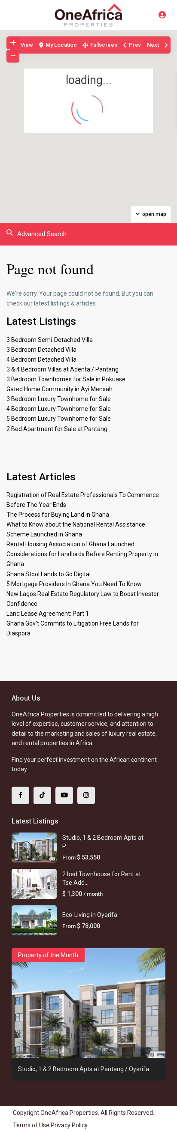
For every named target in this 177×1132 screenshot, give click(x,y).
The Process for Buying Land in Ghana (57, 514)
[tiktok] (42, 795)
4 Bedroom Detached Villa (41, 359)
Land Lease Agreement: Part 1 (47, 613)
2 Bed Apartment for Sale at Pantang (56, 428)
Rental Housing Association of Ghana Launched (70, 544)
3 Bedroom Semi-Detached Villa (49, 339)
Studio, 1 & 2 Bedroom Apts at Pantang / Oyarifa (83, 1069)
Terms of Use (31, 1125)
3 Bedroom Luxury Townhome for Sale (58, 398)
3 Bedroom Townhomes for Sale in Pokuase (65, 379)
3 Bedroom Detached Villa (41, 349)
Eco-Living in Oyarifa (89, 914)
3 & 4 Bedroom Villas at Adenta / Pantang (62, 369)
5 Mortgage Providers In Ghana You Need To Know (74, 584)
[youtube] (64, 795)
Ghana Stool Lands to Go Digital (48, 574)
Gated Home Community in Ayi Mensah (59, 389)
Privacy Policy (69, 1125)
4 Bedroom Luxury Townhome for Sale (58, 408)
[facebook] (20, 795)
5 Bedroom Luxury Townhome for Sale (58, 418)
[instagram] (86, 795)
